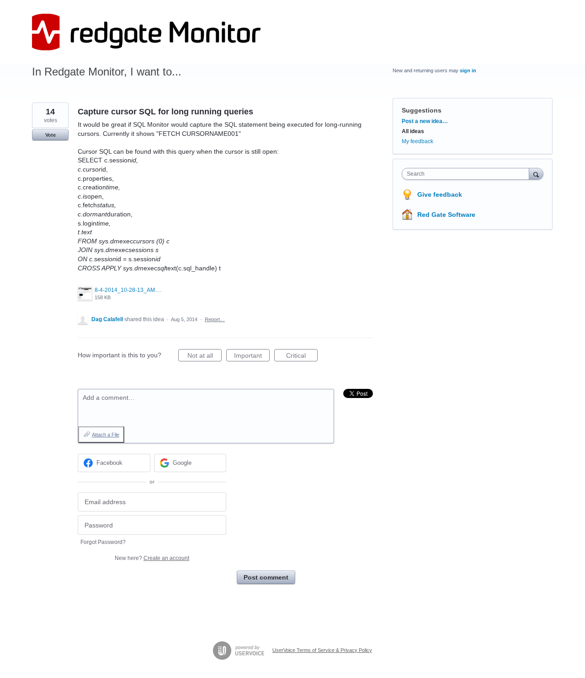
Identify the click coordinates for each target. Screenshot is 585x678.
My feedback (417, 141)
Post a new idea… (425, 121)
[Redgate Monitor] (146, 32)
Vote (50, 135)
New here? (152, 558)
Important (252, 356)
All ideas (413, 131)
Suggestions (421, 110)
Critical (302, 356)
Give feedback (439, 194)
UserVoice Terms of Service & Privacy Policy (322, 650)
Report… (215, 319)
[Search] (536, 173)
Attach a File (105, 434)
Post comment (266, 577)
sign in (468, 70)
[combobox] (467, 174)
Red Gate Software (446, 214)
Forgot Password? (103, 542)
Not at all (204, 356)
